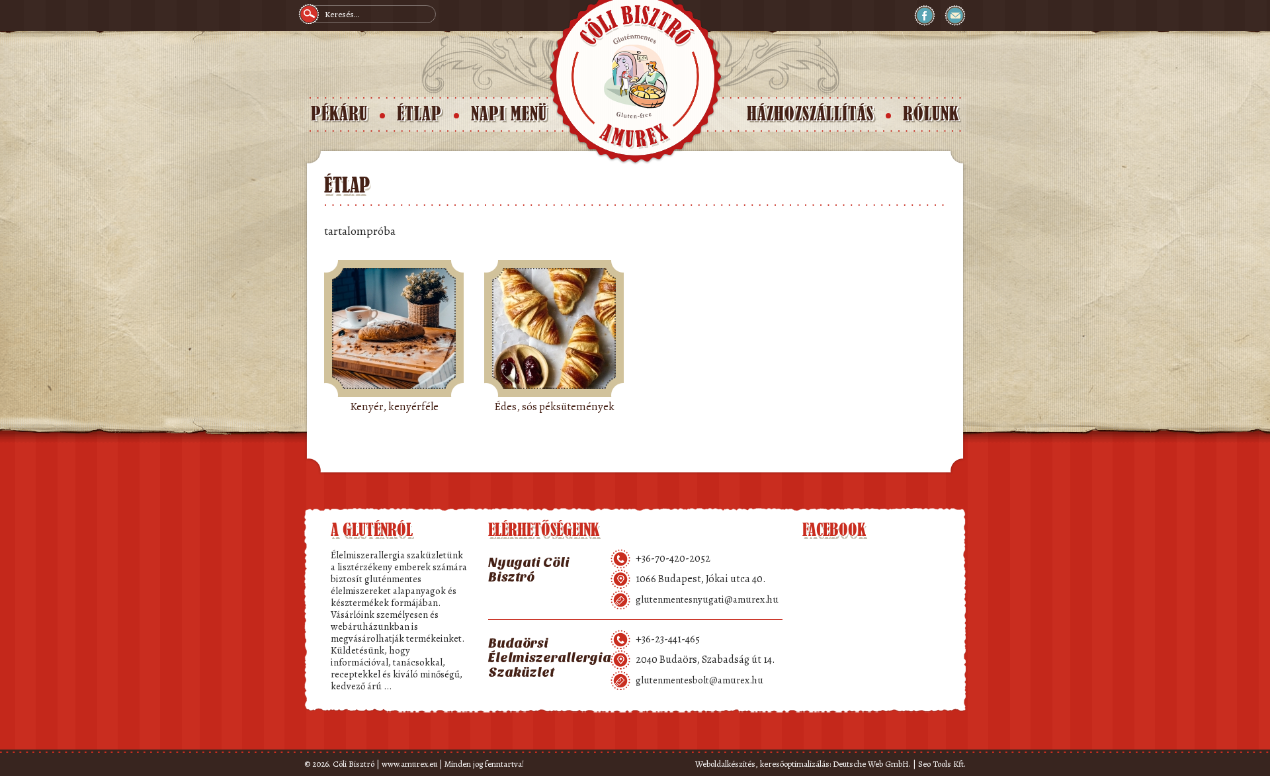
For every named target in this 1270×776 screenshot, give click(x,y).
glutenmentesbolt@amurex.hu (699, 680)
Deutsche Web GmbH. (872, 763)
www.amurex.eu (409, 763)
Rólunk (931, 114)
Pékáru (339, 114)
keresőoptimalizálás (794, 763)
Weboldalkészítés (725, 763)
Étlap (419, 114)
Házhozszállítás (810, 114)
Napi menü (509, 114)
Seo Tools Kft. (942, 763)
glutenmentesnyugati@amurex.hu (707, 599)
